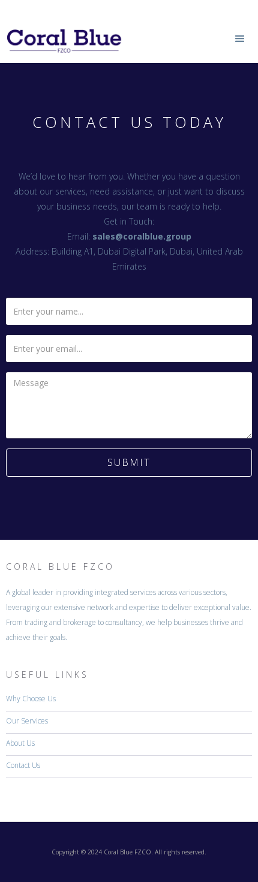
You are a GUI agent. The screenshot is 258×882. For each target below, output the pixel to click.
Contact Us (23, 765)
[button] (240, 39)
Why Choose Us (31, 698)
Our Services (27, 721)
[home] (62, 31)
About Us (20, 743)
